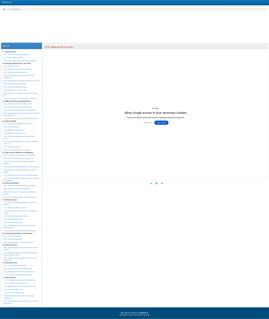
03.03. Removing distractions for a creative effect (20, 110)
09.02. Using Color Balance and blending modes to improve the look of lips (20, 254)
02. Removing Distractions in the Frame (17, 63)
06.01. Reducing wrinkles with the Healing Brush (20, 185)
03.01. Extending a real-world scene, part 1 (18, 104)
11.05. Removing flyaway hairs (14, 293)
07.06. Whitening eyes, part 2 (13, 222)
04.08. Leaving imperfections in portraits (17, 150)
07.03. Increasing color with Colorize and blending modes (20, 212)
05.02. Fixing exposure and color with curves (18, 158)
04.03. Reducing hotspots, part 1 (14, 130)
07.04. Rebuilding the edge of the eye (16, 216)
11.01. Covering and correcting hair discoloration (20, 280)
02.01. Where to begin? (11, 66)
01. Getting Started (9, 52)
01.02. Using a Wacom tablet (13, 57)
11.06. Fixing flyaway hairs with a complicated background (19, 297)
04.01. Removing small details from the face (18, 124)
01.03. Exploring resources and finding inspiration (20, 61)
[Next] (162, 183)
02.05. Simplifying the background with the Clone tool (21, 81)
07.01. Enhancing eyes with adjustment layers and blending (20, 203)
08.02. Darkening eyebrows (13, 239)
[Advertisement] (65, 28)
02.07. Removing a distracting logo (15, 87)
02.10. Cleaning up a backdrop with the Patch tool (20, 98)
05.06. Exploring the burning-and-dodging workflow (21, 175)
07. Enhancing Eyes (14, 9)
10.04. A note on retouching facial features (18, 275)
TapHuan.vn (7, 2)
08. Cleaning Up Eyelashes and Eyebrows (17, 233)
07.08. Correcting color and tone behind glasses (20, 231)
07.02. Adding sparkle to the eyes (59, 46)
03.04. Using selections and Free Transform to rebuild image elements (21, 114)
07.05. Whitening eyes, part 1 (13, 219)
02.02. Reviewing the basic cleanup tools (17, 69)
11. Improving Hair (9, 277)
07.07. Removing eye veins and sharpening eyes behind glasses (20, 226)
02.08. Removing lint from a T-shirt (15, 90)
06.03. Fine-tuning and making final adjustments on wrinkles (21, 193)
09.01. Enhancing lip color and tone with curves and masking (21, 248)
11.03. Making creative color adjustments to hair (20, 286)
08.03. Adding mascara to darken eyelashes (18, 242)
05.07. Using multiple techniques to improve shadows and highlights (21, 179)
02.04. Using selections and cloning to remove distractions (19, 76)
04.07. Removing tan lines (12, 147)
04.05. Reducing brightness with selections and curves (19, 137)
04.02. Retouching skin (11, 127)
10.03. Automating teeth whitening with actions (19, 272)
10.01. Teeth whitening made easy (15, 265)
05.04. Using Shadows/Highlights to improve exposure (22, 167)
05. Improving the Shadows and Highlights (18, 152)
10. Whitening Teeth (10, 263)
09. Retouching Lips (10, 245)
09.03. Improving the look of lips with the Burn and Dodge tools (20, 259)
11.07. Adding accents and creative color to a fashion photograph (21, 302)
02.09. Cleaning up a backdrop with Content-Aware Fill (21, 94)
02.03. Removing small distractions (15, 72)
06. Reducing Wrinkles (11, 183)
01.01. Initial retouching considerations (16, 54)
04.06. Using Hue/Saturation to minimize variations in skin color (21, 142)
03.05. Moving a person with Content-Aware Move (20, 118)
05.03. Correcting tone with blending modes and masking (20, 162)
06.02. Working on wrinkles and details (16, 189)
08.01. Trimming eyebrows (12, 236)
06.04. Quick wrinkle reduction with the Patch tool (20, 197)
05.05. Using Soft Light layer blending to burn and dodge (20, 171)
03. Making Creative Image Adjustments (17, 101)
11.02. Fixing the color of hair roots (15, 283)
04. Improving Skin (9, 121)
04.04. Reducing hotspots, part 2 (14, 133)
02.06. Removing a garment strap (15, 84)
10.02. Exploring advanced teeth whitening (18, 268)
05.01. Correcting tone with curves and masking (19, 155)
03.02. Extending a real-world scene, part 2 (18, 107)
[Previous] (151, 183)
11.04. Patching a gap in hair (13, 289)
